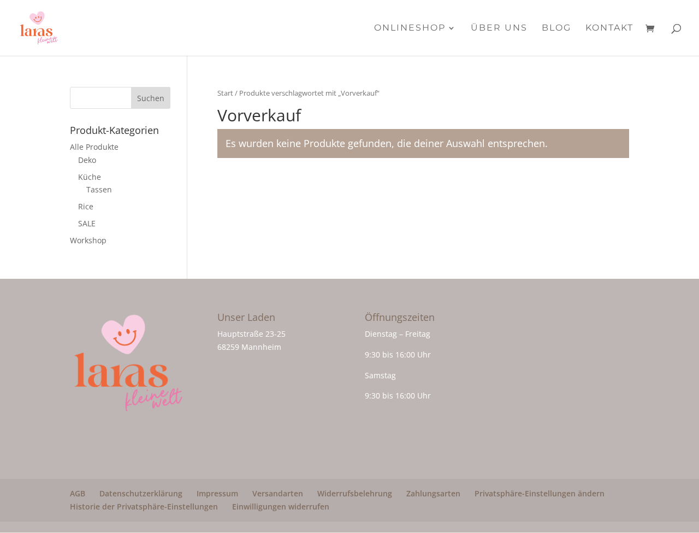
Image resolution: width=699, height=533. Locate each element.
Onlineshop (410, 28)
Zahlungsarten (433, 493)
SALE (87, 223)
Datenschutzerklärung (140, 493)
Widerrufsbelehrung (354, 493)
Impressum (217, 493)
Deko (87, 160)
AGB (77, 493)
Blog (556, 28)
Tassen (99, 189)
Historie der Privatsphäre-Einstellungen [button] (144, 506)
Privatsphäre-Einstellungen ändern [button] (540, 493)
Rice (85, 206)
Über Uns (499, 28)
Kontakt (609, 28)
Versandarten (277, 493)
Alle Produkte (94, 147)
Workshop (88, 240)
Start (225, 93)
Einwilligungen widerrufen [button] (280, 506)
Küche (89, 177)
